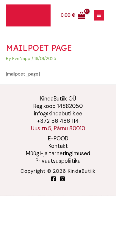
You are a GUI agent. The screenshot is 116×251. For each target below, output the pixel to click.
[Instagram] (62, 178)
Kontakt (58, 146)
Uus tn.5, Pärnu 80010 (58, 128)
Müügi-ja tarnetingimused (58, 153)
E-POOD (58, 138)
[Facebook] (53, 178)
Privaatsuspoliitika (58, 160)
